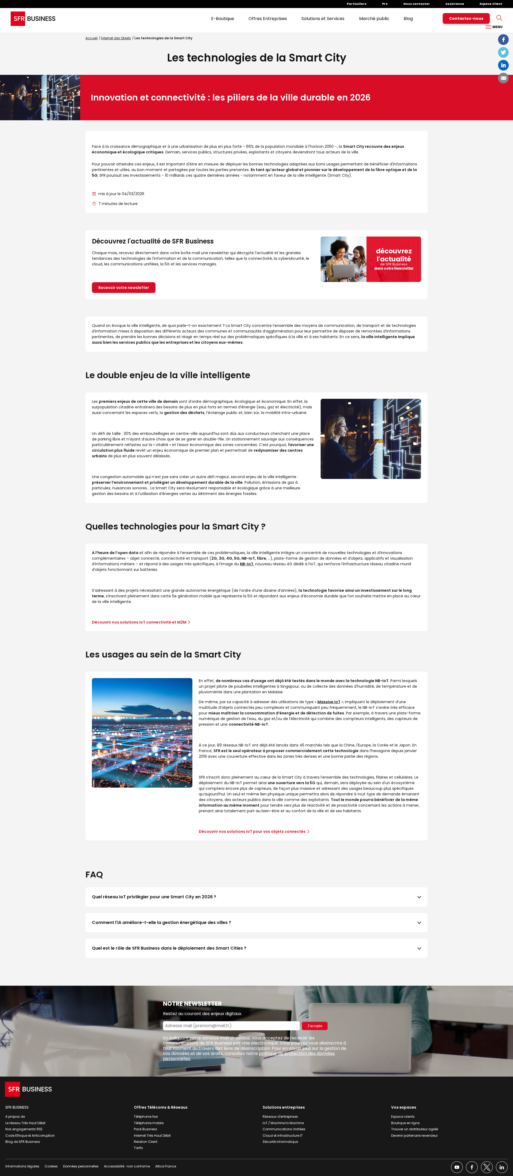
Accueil (92, 38)
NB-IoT (246, 564)
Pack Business (145, 1129)
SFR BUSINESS (17, 1107)
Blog (408, 19)
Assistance (454, 4)
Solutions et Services (322, 19)
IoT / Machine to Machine (283, 1123)
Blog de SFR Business (22, 1141)
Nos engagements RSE (23, 1129)
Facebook (503, 39)
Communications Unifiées (284, 1129)
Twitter (503, 52)
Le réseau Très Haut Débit (25, 1123)
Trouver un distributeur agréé (414, 1129)
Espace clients (403, 1116)
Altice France (165, 1166)
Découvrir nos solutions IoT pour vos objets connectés (252, 831)
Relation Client (145, 1141)
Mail (503, 78)
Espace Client (491, 4)
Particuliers (357, 4)
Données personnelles (81, 1166)
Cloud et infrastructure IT (283, 1135)
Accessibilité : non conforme (127, 1166)
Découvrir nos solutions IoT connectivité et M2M (139, 622)
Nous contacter (416, 4)
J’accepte (314, 1026)
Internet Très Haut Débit (152, 1135)
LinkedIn (503, 65)
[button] (256, 897)
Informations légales (22, 1166)
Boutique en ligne (405, 1123)
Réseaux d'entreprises (280, 1116)
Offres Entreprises (267, 19)
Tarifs (138, 1148)
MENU (497, 27)
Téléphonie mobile (149, 1123)
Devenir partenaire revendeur (414, 1135)
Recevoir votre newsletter (123, 287)
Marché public (374, 19)
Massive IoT (328, 702)
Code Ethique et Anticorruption (30, 1135)
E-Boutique (222, 19)
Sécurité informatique (280, 1141)
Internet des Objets (116, 38)
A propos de (15, 1116)
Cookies (51, 1166)
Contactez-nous (466, 18)
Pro (385, 4)
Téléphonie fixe (146, 1116)
